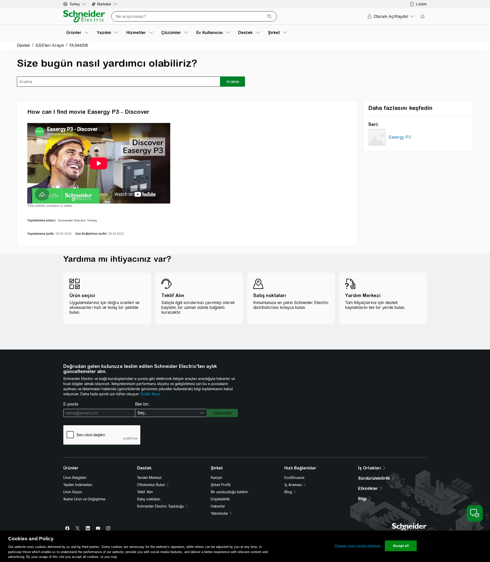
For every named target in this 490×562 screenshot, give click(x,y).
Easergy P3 (400, 137)
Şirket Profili (220, 485)
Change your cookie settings (358, 546)
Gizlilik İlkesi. (150, 394)
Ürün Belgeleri (75, 478)
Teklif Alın (145, 492)
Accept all (401, 546)
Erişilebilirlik (220, 499)
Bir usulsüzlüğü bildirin (229, 492)
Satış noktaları (148, 499)
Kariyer (216, 478)
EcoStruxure (294, 478)
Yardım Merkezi (149, 478)
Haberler (218, 506)
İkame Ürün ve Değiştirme (84, 499)
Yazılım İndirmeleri (77, 485)
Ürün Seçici (72, 492)
